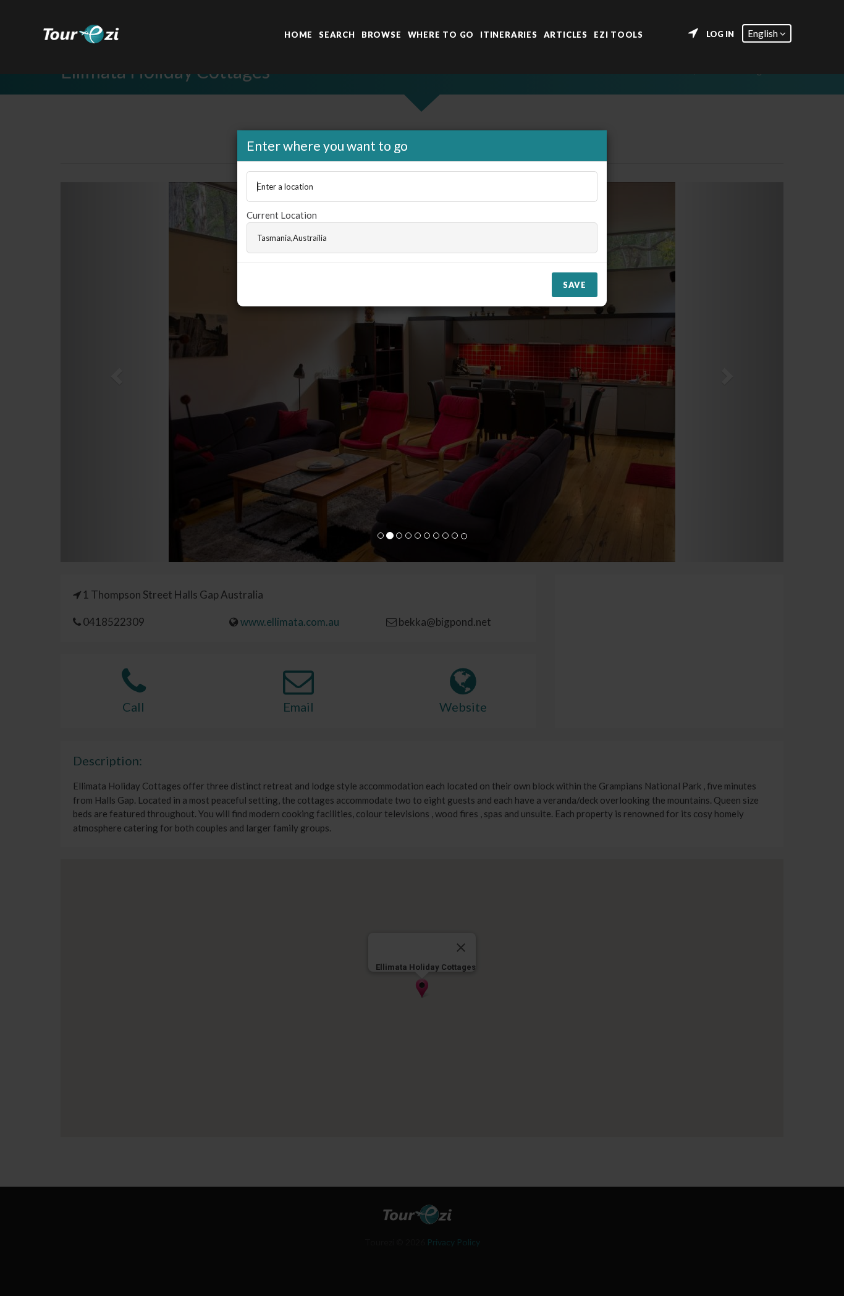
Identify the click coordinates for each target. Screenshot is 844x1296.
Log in (720, 34)
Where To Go (441, 34)
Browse (381, 34)
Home (298, 34)
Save (574, 285)
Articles (566, 34)
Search (337, 34)
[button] (766, 33)
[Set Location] (693, 33)
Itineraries (509, 34)
